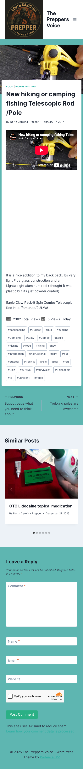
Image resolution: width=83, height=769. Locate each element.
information (16, 353)
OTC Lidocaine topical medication (40, 506)
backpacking (16, 329)
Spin (11, 369)
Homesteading (25, 86)
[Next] (71, 489)
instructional (37, 353)
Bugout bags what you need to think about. (19, 405)
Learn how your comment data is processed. (40, 731)
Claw (30, 337)
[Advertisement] (41, 217)
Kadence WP (50, 757)
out (65, 353)
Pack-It (29, 361)
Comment (17, 586)
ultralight (23, 377)
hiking (40, 345)
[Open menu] (74, 19)
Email (13, 660)
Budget (35, 329)
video (38, 377)
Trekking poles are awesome (64, 403)
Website (14, 679)
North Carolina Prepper (24, 121)
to (10, 377)
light (53, 353)
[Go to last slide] (11, 489)
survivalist (43, 369)
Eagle (58, 337)
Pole (43, 361)
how (52, 345)
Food (9, 86)
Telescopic (62, 369)
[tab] (34, 533)
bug (49, 329)
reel (55, 361)
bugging (62, 329)
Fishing (13, 345)
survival (25, 369)
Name (14, 641)
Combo (44, 337)
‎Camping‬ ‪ (14, 337)
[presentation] (41, 474)
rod (66, 361)
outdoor (13, 361)
